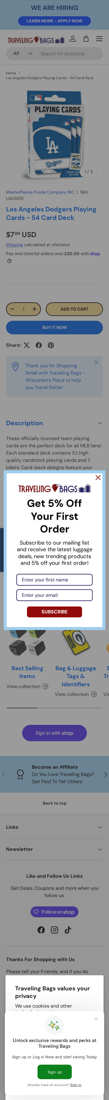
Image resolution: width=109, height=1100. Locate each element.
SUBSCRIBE (54, 612)
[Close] (98, 477)
